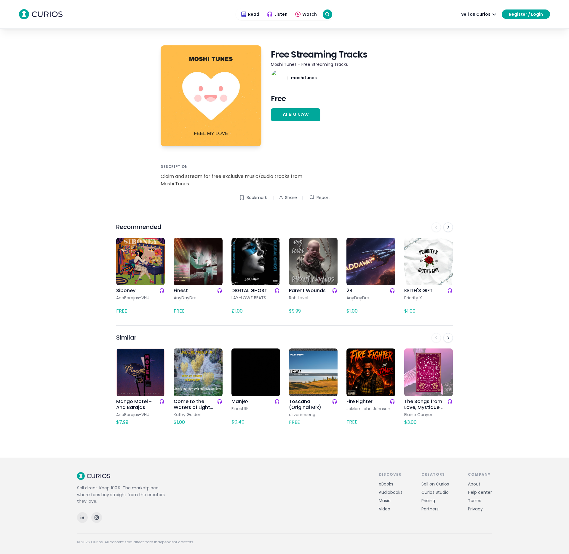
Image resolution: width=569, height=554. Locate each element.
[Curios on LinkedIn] (82, 517)
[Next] (448, 227)
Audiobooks (390, 492)
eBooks (386, 484)
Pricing (428, 501)
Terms (474, 501)
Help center (480, 492)
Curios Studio (435, 492)
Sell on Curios (435, 484)
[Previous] (436, 227)
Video (384, 509)
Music (385, 501)
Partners (430, 509)
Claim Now (296, 115)
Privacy (475, 509)
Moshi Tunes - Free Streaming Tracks (309, 64)
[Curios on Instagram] (96, 517)
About (474, 484)
